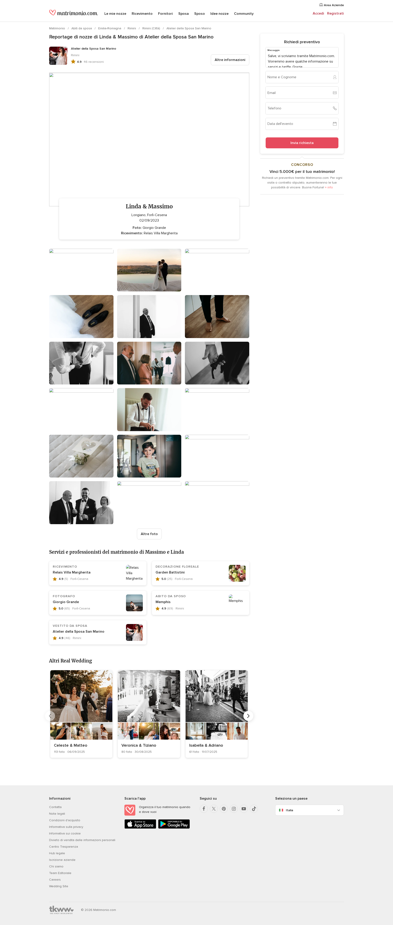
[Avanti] (248, 716)
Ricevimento (142, 13)
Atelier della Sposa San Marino (188, 28)
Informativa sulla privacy (66, 827)
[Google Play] (174, 828)
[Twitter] (214, 809)
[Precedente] (50, 716)
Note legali (57, 814)
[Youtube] (244, 809)
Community (244, 13)
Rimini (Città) (151, 28)
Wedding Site (58, 886)
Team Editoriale (60, 873)
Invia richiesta (302, 143)
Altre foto (149, 534)
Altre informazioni (230, 60)
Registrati (335, 13)
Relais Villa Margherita (72, 572)
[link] (81, 714)
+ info (329, 187)
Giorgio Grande (66, 602)
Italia (289, 810)
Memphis (163, 602)
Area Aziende (333, 5)
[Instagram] (234, 809)
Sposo (199, 13)
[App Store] (140, 828)
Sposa (183, 13)
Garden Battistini (170, 572)
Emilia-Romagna (110, 28)
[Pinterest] (224, 809)
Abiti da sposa (82, 28)
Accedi (318, 13)
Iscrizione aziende (62, 860)
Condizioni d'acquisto (64, 820)
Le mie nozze (115, 13)
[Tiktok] (254, 809)
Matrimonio (57, 28)
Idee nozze (219, 13)
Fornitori (165, 13)
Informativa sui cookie (65, 833)
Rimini (132, 28)
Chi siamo (56, 866)
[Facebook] (204, 809)
